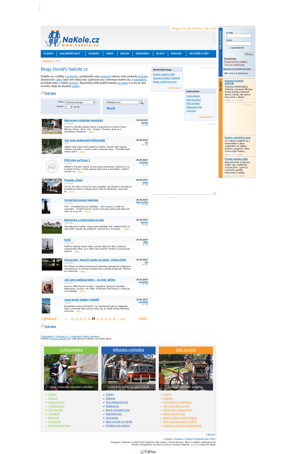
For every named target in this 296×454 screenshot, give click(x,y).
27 (84, 318)
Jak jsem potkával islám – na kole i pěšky (89, 279)
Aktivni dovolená (91, 336)
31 (101, 318)
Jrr (146, 142)
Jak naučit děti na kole (176, 406)
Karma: (60, 106)
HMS (145, 242)
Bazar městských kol (118, 410)
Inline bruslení (193, 99)
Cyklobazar (75, 336)
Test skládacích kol (117, 402)
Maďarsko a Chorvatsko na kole (84, 220)
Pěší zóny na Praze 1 (77, 160)
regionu (73, 82)
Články (49, 53)
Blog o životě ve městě (119, 421)
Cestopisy (54, 413)
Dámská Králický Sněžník (166, 78)
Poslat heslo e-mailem (235, 61)
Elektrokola (112, 406)
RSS (212, 439)
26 (80, 318)
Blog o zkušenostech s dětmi (180, 421)
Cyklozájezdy (193, 96)
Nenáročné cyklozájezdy (177, 410)
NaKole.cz (48, 61)
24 (72, 318)
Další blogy (174, 87)
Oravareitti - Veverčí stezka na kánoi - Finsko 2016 (95, 259)
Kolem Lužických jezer (165, 81)
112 (122, 318)
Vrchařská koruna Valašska (81, 200)
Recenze (53, 417)
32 (105, 318)
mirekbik (143, 282)
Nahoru (211, 434)
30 (97, 318)
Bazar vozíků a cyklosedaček (180, 417)
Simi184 (143, 162)
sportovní (105, 76)
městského (140, 79)
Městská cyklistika (128, 350)
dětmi (59, 79)
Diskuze (53, 398)
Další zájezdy (206, 116)
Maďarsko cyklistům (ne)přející (83, 120)
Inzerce (168, 439)
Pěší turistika (193, 103)
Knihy (110, 53)
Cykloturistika (71, 350)
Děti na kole (186, 350)
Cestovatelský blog (59, 425)
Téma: (61, 102)
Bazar (124, 53)
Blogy (160, 53)
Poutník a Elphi (73, 180)
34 (114, 318)
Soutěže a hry (199, 53)
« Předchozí (49, 318)
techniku (143, 76)
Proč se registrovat (234, 64)
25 (76, 318)
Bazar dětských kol (174, 413)
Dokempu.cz (62, 336)
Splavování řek (194, 107)
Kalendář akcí (70, 53)
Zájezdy (93, 53)
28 (89, 318)
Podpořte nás (201, 439)
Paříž (67, 240)
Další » (143, 318)
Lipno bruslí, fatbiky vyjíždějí (81, 299)
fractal (144, 122)
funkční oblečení (58, 338)
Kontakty (178, 439)
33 (110, 318)
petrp (145, 182)
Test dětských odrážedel (177, 402)
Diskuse (176, 53)
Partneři (189, 439)
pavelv (144, 222)
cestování (72, 76)
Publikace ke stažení (118, 425)
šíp (146, 262)
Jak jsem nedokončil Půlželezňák (84, 140)
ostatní (76, 86)
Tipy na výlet (55, 410)
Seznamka (142, 53)
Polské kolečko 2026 (164, 74)
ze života (122, 82)
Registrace (230, 58)
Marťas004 (142, 202)
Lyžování (191, 110)
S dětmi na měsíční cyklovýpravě (182, 425)
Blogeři (111, 108)
